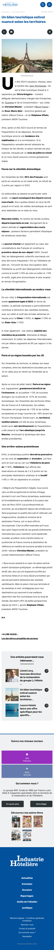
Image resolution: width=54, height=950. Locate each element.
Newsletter (27, 936)
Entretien (27, 884)
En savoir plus (12, 804)
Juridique (27, 907)
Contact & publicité (27, 928)
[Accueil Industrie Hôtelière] (10, 4)
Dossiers (27, 890)
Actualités (18, 12)
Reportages (27, 896)
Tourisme (9, 102)
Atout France (42, 106)
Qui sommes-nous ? (27, 932)
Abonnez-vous (27, 924)
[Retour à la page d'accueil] (27, 861)
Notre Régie (41, 804)
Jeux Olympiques (37, 86)
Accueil (6, 12)
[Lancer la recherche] (42, 4)
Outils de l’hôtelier (27, 901)
